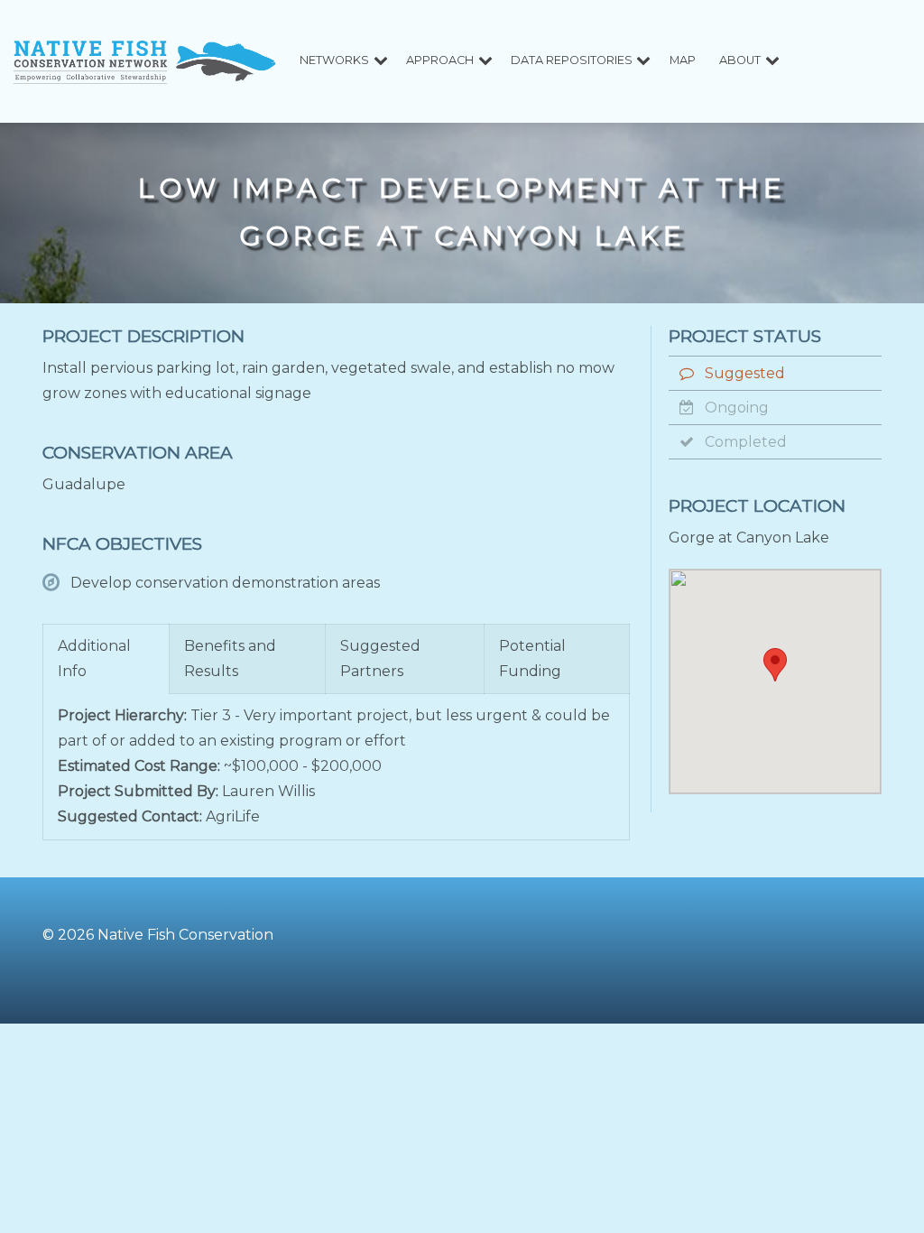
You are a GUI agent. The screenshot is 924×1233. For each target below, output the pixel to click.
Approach (440, 60)
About (740, 60)
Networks (334, 60)
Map (683, 60)
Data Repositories (572, 60)
